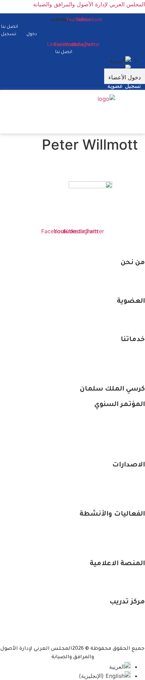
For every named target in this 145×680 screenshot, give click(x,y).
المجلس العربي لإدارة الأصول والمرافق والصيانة (89, 4)
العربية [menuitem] (117, 666)
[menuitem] (120, 60)
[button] (139, 109)
